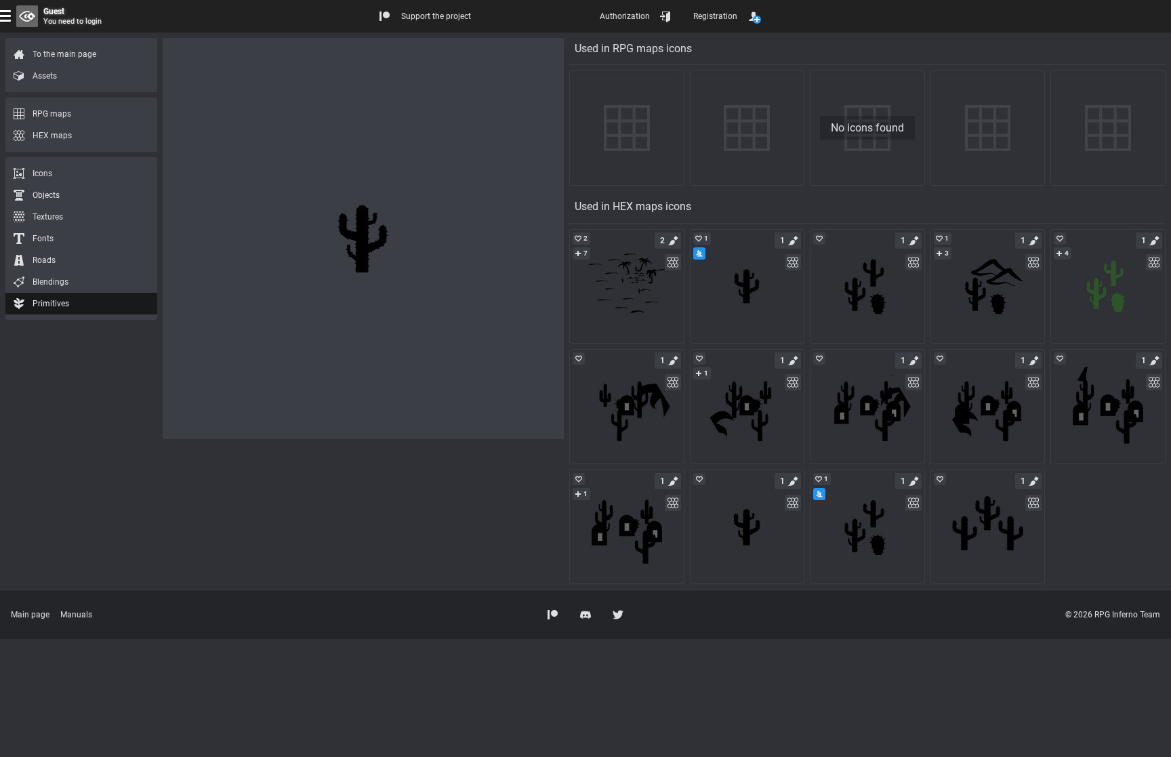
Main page (30, 615)
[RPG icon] (627, 287)
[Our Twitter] (618, 614)
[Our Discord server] (585, 614)
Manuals (76, 615)
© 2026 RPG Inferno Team (1112, 615)
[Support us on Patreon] (553, 614)
